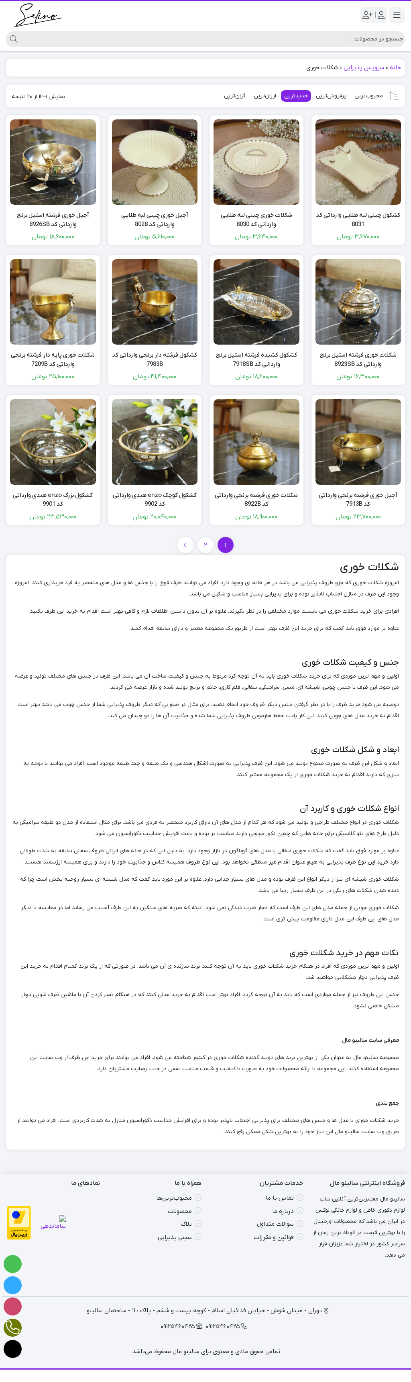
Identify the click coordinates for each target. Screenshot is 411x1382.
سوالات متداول (275, 1224)
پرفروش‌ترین (331, 96)
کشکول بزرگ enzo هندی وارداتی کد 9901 (53, 499)
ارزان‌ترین (265, 96)
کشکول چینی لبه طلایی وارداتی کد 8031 (358, 219)
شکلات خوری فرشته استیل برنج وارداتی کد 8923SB (358, 359)
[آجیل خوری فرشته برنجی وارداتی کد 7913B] (358, 442)
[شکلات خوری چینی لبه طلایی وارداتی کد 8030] (256, 162)
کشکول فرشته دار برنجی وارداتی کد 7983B (154, 359)
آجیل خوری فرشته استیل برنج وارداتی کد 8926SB (53, 219)
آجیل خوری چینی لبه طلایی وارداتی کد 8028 (154, 219)
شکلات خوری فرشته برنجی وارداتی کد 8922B (256, 499)
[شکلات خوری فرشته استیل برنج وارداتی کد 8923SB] (358, 302)
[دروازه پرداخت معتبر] (19, 1223)
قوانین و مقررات (274, 1237)
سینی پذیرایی (175, 1237)
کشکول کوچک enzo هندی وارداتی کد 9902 (155, 499)
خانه (395, 68)
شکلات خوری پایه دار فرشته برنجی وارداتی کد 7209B (53, 359)
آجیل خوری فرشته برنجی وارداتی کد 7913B (358, 499)
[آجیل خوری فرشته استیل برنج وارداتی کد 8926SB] (53, 162)
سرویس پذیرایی (364, 68)
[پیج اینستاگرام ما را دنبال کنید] (13, 1306)
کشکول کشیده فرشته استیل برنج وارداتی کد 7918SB (256, 359)
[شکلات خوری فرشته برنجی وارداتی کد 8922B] (256, 442)
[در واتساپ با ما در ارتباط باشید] (13, 1264)
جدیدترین (296, 96)
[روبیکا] (13, 1349)
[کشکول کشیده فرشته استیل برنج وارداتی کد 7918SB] (256, 302)
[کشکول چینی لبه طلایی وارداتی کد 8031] (358, 162)
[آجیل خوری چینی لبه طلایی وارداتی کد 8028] (155, 162)
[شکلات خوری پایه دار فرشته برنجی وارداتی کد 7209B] (53, 302)
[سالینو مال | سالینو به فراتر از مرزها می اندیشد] (38, 15)
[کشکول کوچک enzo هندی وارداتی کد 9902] (155, 442)
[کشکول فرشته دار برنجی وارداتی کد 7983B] (155, 302)
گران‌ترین (235, 96)
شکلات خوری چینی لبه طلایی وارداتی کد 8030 (256, 219)
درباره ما (283, 1211)
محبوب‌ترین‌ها (174, 1198)
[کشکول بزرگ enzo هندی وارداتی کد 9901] (53, 442)
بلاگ (186, 1224)
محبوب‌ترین (368, 96)
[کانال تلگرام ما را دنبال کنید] (13, 1285)
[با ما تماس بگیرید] (13, 1328)
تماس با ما (280, 1198)
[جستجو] (13, 39)
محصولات (180, 1211)
